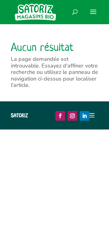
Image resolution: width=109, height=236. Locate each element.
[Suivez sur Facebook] (60, 116)
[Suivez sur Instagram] (72, 116)
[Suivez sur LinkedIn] (84, 116)
